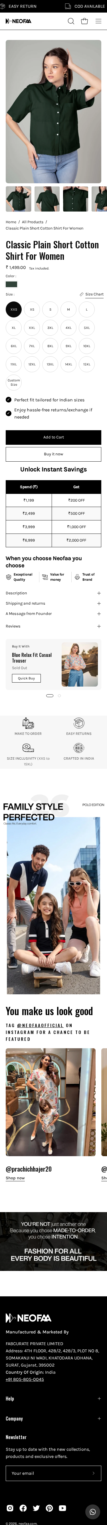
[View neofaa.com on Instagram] (10, 1508)
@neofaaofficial (40, 1025)
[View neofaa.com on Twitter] (36, 1508)
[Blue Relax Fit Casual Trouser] (80, 664)
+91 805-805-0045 (25, 1379)
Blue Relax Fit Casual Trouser (32, 657)
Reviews (13, 626)
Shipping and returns (25, 603)
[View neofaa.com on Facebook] (23, 1508)
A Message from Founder (29, 613)
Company (14, 1418)
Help (10, 1398)
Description (16, 593)
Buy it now (53, 454)
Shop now (15, 1178)
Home (11, 222)
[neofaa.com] (18, 21)
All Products (32, 222)
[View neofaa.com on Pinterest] (49, 1508)
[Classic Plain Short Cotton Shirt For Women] (18, 199)
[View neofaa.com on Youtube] (62, 1508)
